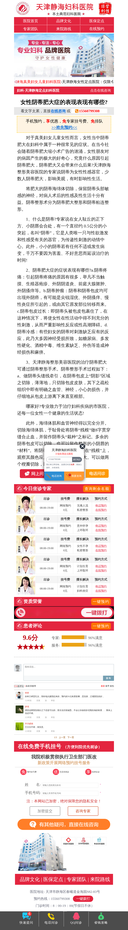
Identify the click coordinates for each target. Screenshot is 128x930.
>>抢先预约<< (64, 127)
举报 (53, 700)
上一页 (62, 737)
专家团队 (30, 29)
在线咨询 (58, 111)
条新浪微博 (25, 686)
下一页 (70, 737)
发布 (108, 678)
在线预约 (96, 29)
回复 (38, 700)
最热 (112, 686)
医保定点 (96, 21)
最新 (103, 686)
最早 (107, 686)
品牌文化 (63, 21)
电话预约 (101, 505)
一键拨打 (83, 899)
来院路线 (63, 29)
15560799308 (89, 111)
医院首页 (30, 21)
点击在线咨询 (100, 90)
